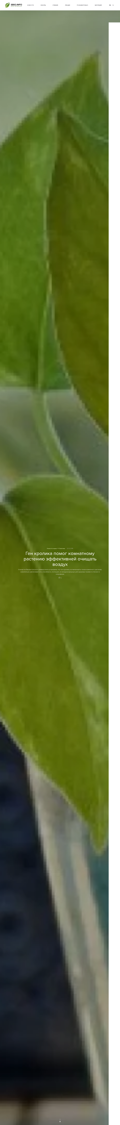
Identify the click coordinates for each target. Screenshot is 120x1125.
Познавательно (82, 5)
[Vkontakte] (110, 5)
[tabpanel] (60, 562)
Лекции (67, 5)
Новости (30, 5)
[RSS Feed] (113, 5)
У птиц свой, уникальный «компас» (60, 557)
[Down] (60, 1120)
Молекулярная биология (61, 552)
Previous (49, 1120)
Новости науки (46, 552)
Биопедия (98, 5)
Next (71, 1120)
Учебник (55, 5)
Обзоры (43, 5)
